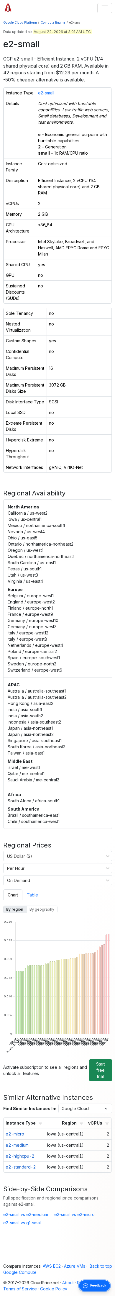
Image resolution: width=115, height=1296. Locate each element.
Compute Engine (53, 22)
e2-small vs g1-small (22, 1222)
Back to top (101, 1266)
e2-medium (17, 1145)
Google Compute (20, 1272)
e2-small (46, 92)
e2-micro (15, 1133)
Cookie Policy (53, 1288)
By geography (41, 909)
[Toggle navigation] (104, 8)
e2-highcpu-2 (20, 1155)
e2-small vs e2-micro (74, 1214)
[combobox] (7, 856)
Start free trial (100, 1070)
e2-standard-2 (21, 1166)
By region (14, 909)
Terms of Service (20, 1288)
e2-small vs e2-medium (25, 1214)
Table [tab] (32, 894)
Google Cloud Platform (20, 22)
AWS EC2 (52, 1266)
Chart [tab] (13, 894)
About (68, 1282)
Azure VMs (74, 1266)
